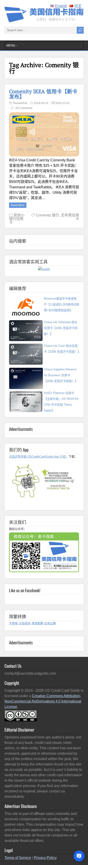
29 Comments (23, 108)
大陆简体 (24, 623)
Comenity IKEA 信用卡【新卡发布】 (43, 94)
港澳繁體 (37, 623)
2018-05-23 (41, 103)
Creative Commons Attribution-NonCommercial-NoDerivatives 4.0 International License (43, 701)
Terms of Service (18, 858)
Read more (18, 205)
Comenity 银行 (47, 215)
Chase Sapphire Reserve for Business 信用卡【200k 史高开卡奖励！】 (61, 375)
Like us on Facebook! (24, 590)
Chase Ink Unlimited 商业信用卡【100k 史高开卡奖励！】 (61, 328)
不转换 (13, 623)
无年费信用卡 (70, 217)
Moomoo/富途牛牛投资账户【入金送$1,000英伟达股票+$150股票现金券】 (61, 304)
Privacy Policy (45, 858)
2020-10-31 (62, 103)
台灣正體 (50, 623)
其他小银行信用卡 (16, 218)
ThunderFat (20, 103)
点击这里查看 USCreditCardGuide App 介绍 (37, 456)
